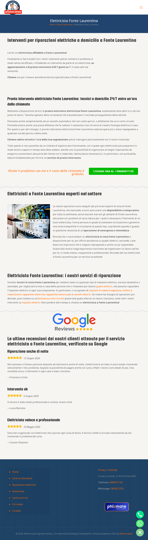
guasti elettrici (104, 286)
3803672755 (117, 488)
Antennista (18, 491)
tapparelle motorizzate (58, 294)
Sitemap (112, 470)
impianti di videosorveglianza (105, 290)
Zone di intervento (65, 24)
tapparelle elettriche (34, 294)
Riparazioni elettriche (24, 484)
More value (126, 533)
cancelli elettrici (82, 294)
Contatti (16, 510)
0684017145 (116, 482)
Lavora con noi (20, 497)
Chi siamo (17, 504)
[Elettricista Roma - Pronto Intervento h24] (13, 7)
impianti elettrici (31, 302)
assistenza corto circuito (51, 298)
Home (52, 24)
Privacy (102, 470)
